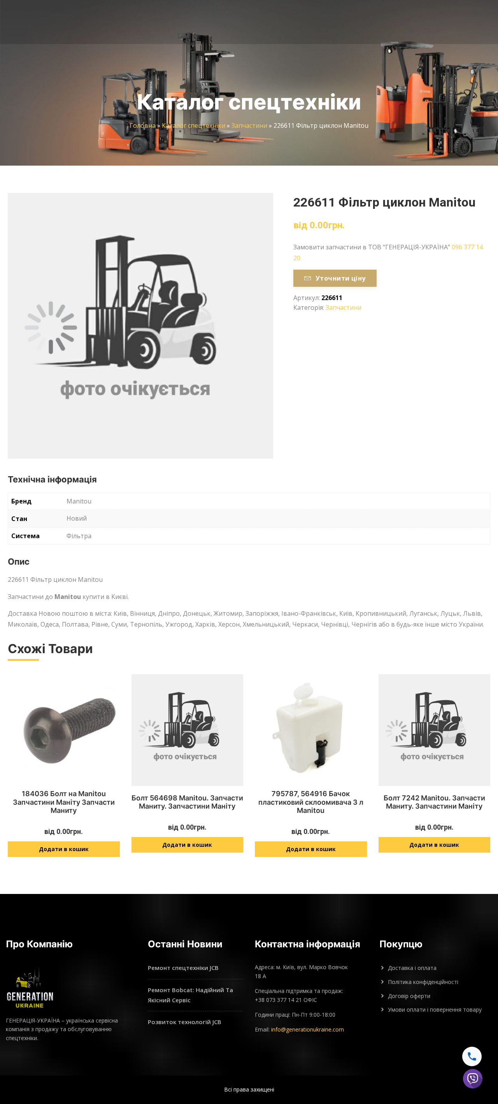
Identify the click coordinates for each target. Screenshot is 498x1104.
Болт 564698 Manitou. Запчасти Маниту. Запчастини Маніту (187, 802)
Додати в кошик (64, 849)
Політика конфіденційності (423, 982)
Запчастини (249, 125)
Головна (143, 125)
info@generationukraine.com (307, 1029)
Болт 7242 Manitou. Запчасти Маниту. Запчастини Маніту (434, 802)
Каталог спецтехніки (193, 125)
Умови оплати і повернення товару (435, 1009)
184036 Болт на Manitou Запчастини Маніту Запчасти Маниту (64, 802)
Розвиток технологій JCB (184, 1022)
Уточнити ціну (341, 278)
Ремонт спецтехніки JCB (183, 968)
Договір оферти (409, 996)
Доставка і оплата (412, 968)
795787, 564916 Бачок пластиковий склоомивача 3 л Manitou (310, 802)
